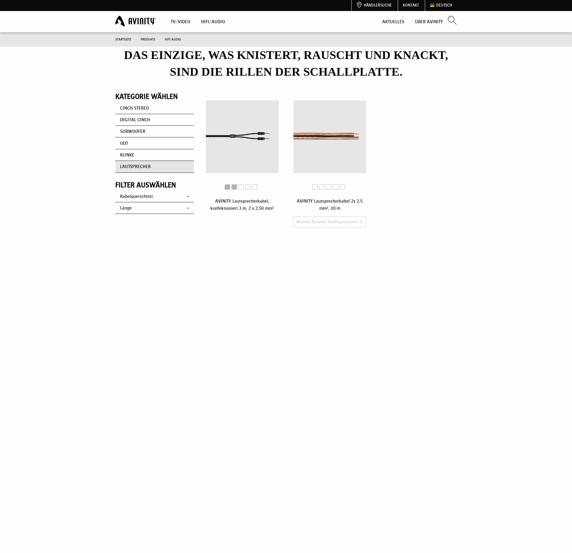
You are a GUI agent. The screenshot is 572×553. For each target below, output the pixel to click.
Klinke (127, 154)
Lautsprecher (135, 166)
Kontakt (411, 5)
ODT (124, 143)
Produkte (148, 39)
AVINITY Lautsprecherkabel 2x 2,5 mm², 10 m (329, 211)
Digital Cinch (135, 119)
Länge (126, 207)
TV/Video (180, 21)
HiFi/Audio (213, 21)
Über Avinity (429, 21)
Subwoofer (132, 131)
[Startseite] (136, 21)
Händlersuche (378, 5)
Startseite (123, 39)
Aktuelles (393, 21)
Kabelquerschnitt (136, 196)
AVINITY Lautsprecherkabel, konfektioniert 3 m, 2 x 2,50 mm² (242, 204)
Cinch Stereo (134, 108)
